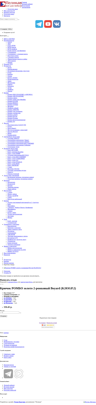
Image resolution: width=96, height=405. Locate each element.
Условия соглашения (10, 345)
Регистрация (26, 5)
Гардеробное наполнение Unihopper (19, 145)
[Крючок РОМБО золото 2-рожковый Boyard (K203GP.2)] (22, 268)
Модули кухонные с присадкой (17, 130)
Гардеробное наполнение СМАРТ (18, 142)
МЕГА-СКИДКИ (9, 39)
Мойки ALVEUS (13, 251)
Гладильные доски (13, 147)
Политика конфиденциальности (14, 347)
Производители (9, 365)
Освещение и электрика (11, 224)
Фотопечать (11, 182)
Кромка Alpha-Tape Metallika (17, 99)
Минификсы (12, 209)
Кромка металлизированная (16, 120)
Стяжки (10, 211)
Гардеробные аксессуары (12, 136)
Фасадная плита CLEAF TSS (17, 125)
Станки (10, 192)
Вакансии (7, 255)
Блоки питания (12, 243)
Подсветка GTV (13, 238)
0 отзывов (42, 323)
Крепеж (6, 201)
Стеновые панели (13, 57)
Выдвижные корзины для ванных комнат (21, 177)
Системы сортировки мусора (17, 170)
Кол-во (2, 310)
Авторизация (26, 7)
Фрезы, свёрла (12, 194)
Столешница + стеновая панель (18, 54)
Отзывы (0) (7, 273)
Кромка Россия (12, 116)
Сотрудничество (9, 343)
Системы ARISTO (13, 138)
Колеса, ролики (12, 77)
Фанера (10, 62)
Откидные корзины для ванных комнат (20, 179)
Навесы (10, 84)
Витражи (7, 180)
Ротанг (10, 126)
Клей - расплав (12, 221)
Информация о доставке (11, 341)
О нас (5, 340)
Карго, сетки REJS (13, 163)
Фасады (6, 123)
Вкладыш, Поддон (13, 169)
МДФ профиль (12, 49)
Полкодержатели (13, 79)
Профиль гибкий (13, 108)
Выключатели (12, 226)
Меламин (11, 106)
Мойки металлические (15, 248)
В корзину (3, 316)
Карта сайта (7, 357)
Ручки (9, 72)
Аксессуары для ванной (11, 175)
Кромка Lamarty (13, 115)
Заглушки (11, 216)
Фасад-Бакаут (12, 128)
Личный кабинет (9, 385)
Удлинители (11, 241)
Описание (7, 271)
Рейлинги (11, 86)
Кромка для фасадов (14, 113)
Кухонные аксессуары (11, 148)
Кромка (6, 93)
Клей (5, 219)
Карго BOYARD (13, 150)
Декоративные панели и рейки (17, 59)
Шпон (9, 133)
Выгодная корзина (10, 253)
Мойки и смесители (10, 246)
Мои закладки (8, 388)
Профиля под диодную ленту (17, 239)
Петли (10, 67)
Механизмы (11, 82)
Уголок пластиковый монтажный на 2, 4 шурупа (23, 202)
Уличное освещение (14, 244)
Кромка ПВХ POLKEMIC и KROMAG (20, 94)
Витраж (10, 185)
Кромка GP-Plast (13, 104)
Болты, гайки (12, 212)
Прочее (10, 91)
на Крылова (7, 301)
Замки (9, 81)
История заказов (9, 387)
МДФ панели (12, 47)
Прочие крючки (9, 263)
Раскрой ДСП (8, 64)
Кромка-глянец (12, 98)
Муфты (10, 217)
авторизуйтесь (12, 282)
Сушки (10, 167)
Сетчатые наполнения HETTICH (18, 155)
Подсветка (11, 231)
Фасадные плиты (13, 56)
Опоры (10, 76)
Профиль (10, 89)
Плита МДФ (11, 45)
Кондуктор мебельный (15, 199)
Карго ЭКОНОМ (13, 165)
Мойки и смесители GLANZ (17, 249)
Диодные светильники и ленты (18, 236)
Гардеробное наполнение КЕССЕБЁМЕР (21, 143)
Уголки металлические (15, 214)
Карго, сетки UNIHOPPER (16, 158)
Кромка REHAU (13, 103)
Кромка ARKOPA (13, 109)
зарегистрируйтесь (27, 282)
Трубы (10, 88)
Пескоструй (11, 184)
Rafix (9, 204)
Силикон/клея (12, 222)
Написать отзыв (52, 323)
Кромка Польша (13, 118)
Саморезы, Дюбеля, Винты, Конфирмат (20, 207)
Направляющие (12, 69)
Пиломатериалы (9, 40)
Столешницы (12, 52)
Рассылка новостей (10, 390)
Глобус (10, 197)
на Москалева (8, 303)
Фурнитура (7, 66)
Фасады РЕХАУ (13, 131)
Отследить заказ (13, 9)
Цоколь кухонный (13, 174)
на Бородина (8, 299)
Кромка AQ (11, 121)
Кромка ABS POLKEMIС (16, 96)
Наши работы (12, 189)
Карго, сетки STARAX (15, 162)
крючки (6, 333)
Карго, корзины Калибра (15, 152)
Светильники (12, 233)
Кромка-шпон (12, 135)
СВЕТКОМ (11, 234)
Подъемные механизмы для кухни (18, 71)
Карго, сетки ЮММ (14, 153)
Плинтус (10, 172)
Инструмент (8, 190)
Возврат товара (9, 356)
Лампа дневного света (15, 229)
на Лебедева (8, 298)
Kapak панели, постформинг (17, 50)
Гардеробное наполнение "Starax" (18, 140)
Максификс (11, 206)
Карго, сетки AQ (13, 160)
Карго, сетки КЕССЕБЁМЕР (17, 157)
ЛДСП (10, 42)
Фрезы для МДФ (13, 196)
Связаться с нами (9, 354)
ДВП (9, 44)
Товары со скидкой (10, 366)
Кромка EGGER (13, 101)
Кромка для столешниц (15, 111)
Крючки (10, 74)
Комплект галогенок (14, 228)
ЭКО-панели (12, 61)
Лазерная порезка (13, 187)
